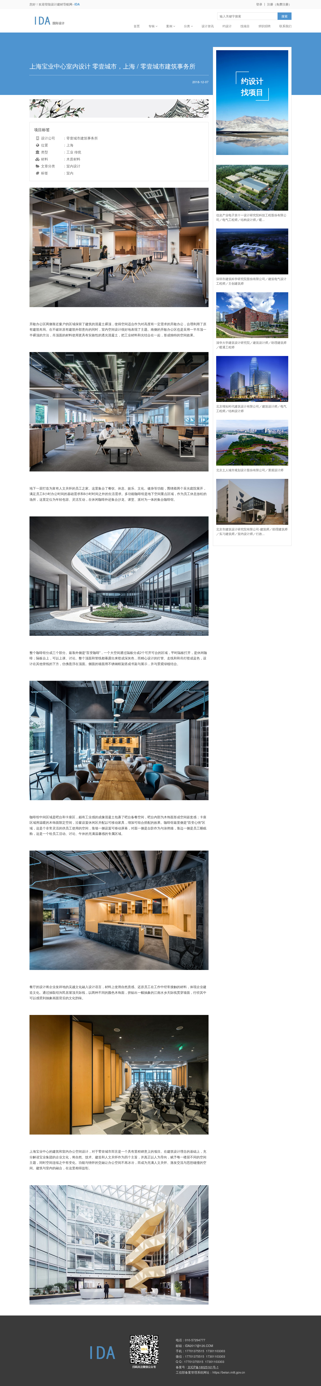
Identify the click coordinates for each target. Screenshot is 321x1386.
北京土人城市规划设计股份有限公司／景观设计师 (249, 470)
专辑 (151, 26)
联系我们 (285, 26)
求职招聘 (264, 26)
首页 (137, 26)
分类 (187, 26)
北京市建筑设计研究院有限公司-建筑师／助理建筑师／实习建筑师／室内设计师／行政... (252, 531)
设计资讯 (208, 26)
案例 (169, 26)
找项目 (245, 26)
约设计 (227, 26)
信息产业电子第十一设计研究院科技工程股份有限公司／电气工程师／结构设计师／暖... (251, 217)
